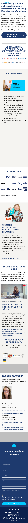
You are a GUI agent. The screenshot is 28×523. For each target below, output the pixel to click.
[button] (22, 2)
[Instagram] (9, 509)
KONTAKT (9, 512)
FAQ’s (18, 512)
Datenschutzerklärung (12, 497)
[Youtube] (18, 509)
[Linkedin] (15, 509)
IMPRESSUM (13, 515)
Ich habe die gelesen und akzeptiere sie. (12, 497)
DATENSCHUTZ (10, 518)
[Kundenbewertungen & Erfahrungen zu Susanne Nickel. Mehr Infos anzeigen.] (5, 357)
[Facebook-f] (12, 509)
